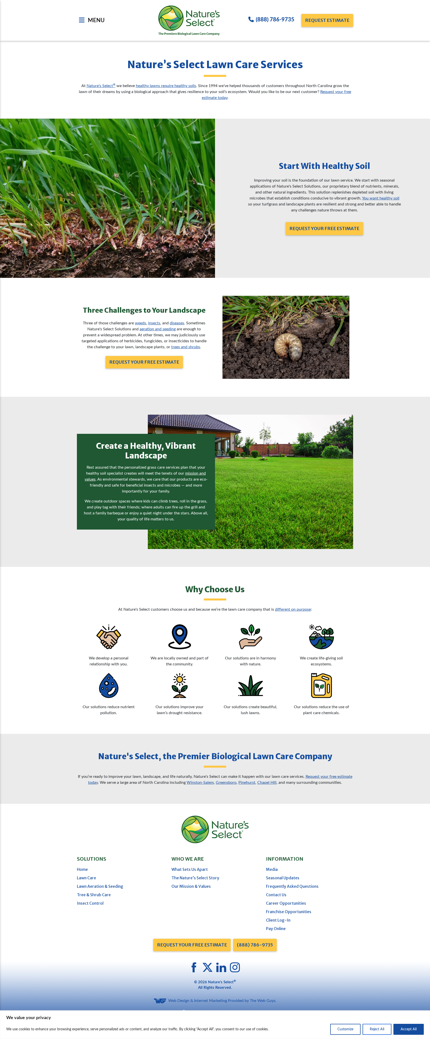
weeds (140, 323)
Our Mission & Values (191, 886)
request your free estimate (324, 228)
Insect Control (90, 903)
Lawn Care (86, 877)
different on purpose (293, 609)
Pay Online (276, 928)
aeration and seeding (158, 329)
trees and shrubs (185, 347)
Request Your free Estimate (192, 945)
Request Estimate (327, 20)
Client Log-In (278, 920)
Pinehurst (246, 783)
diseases (177, 323)
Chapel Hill (266, 783)
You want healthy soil (380, 198)
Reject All (377, 1029)
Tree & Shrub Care (94, 894)
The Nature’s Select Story (195, 877)
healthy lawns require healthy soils (166, 86)
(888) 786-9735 (275, 19)
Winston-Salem (200, 783)
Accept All (409, 1029)
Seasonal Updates (282, 877)
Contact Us (276, 894)
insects (154, 323)
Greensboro (226, 783)
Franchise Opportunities (288, 911)
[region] (215, 1024)
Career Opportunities (286, 903)
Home (82, 869)
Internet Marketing (210, 1001)
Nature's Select (101, 86)
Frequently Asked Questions (292, 886)
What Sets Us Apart (189, 869)
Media (272, 869)
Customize (345, 1029)
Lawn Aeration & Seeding (100, 886)
